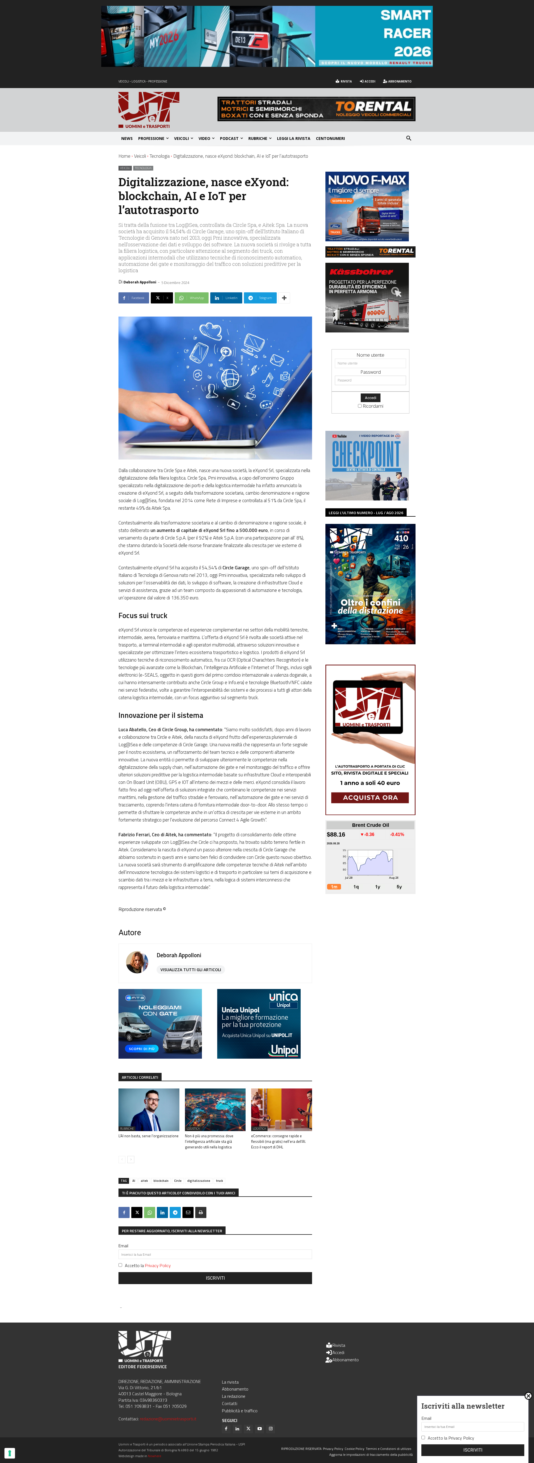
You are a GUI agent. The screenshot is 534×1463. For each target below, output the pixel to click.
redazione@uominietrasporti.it (168, 1418)
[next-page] (130, 1159)
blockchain (161, 1180)
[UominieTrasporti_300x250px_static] (367, 330)
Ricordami (373, 406)
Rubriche (127, 1129)
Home (124, 156)
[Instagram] (270, 1429)
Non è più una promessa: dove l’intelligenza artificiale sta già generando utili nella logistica (209, 1141)
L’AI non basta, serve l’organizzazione (148, 1136)
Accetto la (148, 1265)
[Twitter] (248, 1429)
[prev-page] (121, 1159)
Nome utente (370, 355)
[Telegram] (175, 1212)
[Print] (200, 1212)
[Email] (188, 1212)
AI (133, 1180)
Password (370, 372)
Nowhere (154, 1456)
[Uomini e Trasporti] (167, 110)
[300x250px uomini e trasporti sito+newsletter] (367, 239)
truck (219, 1180)
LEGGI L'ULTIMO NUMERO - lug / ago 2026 (366, 513)
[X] (136, 1212)
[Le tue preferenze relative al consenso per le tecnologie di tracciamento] (9, 1453)
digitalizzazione (198, 1180)
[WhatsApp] (149, 1212)
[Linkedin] (162, 1212)
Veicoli (140, 156)
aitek (144, 1180)
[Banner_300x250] (160, 1057)
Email (123, 1245)
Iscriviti (215, 1278)
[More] (284, 297)
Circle (178, 1180)
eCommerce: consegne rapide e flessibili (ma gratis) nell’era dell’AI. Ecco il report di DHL (278, 1141)
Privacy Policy (158, 1265)
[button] (409, 138)
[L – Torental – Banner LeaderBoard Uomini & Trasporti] (316, 119)
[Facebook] (124, 1212)
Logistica (193, 1129)
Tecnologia (160, 156)
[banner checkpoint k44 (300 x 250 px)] (367, 498)
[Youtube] (259, 1429)
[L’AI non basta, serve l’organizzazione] (148, 1109)
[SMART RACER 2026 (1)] (267, 65)
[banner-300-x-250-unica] (259, 1057)
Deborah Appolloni (139, 282)
